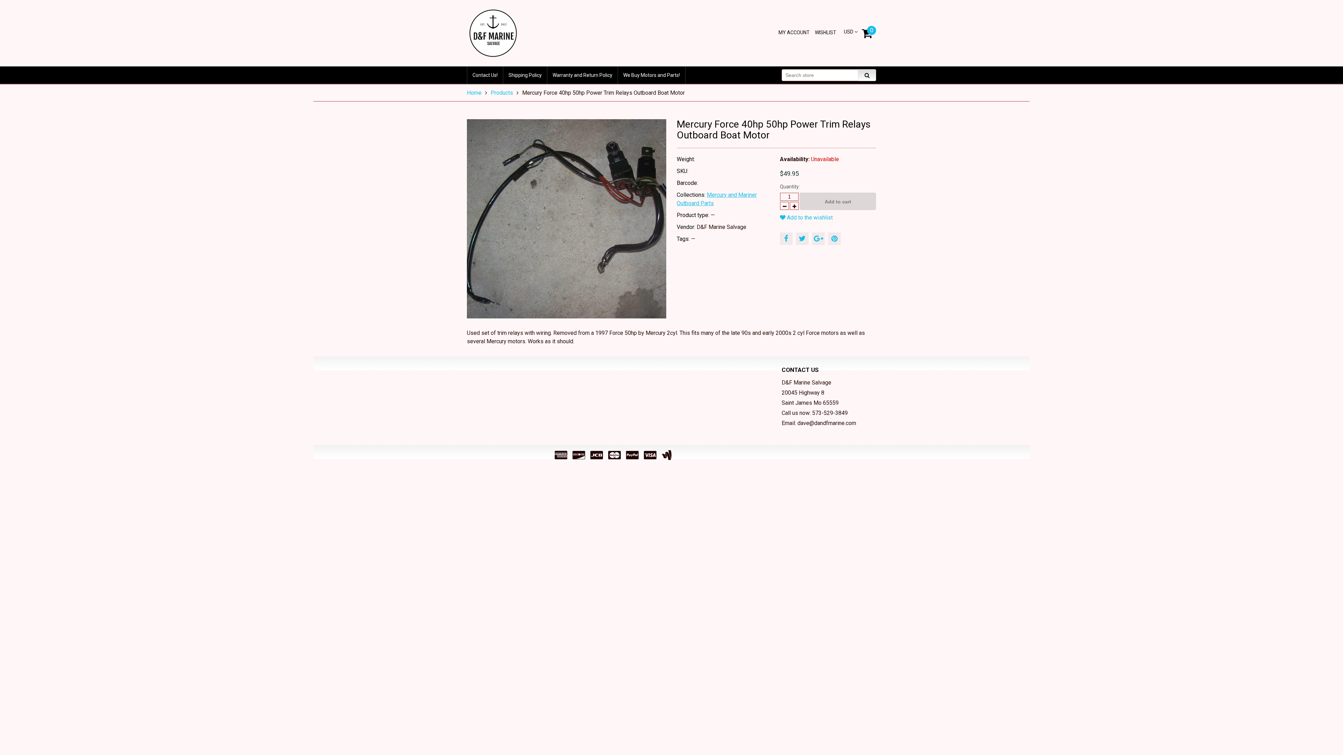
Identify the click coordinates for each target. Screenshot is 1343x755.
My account (794, 32)
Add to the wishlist (809, 217)
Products (502, 92)
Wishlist (825, 32)
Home (474, 92)
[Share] (786, 238)
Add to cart (838, 201)
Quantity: (790, 186)
